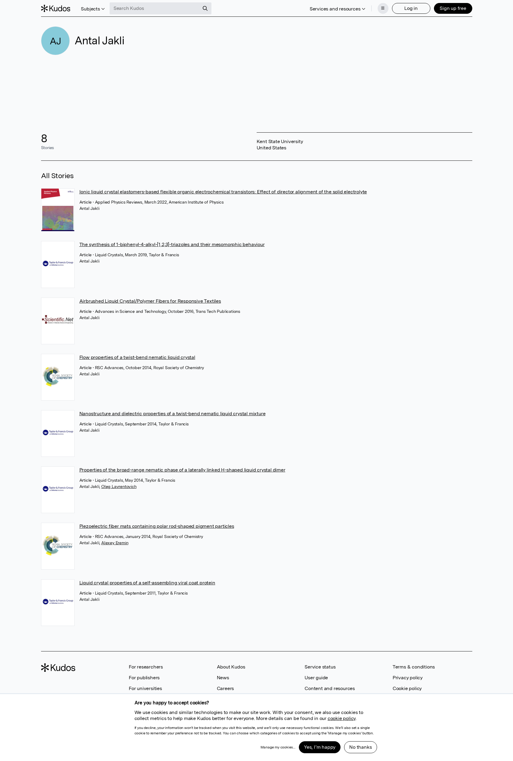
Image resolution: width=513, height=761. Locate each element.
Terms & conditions (414, 667)
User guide (316, 677)
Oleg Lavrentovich (119, 486)
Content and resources (330, 688)
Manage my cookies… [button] (278, 747)
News (223, 677)
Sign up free (453, 8)
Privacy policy (408, 677)
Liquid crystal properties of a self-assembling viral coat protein (147, 583)
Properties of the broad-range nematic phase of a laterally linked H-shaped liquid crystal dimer (182, 470)
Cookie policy (407, 688)
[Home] (55, 8)
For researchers (146, 667)
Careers (225, 688)
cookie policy (341, 718)
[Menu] (383, 8)
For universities (145, 688)
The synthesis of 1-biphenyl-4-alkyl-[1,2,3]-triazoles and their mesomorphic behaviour (172, 244)
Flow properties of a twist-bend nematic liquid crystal (137, 357)
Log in (411, 8)
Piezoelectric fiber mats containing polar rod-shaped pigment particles (156, 526)
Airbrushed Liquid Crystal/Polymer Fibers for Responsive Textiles (150, 301)
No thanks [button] (360, 747)
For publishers (144, 677)
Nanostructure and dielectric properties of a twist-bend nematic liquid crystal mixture (172, 413)
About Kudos (231, 667)
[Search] (205, 8)
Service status (320, 667)
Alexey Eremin (114, 542)
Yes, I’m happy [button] (319, 747)
